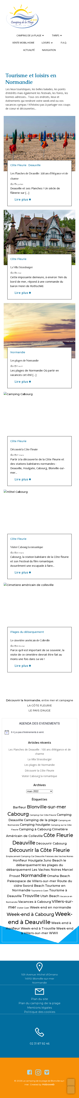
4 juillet (19, 184)
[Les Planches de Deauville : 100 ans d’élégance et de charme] (39, 143)
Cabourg (18, 814)
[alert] (39, 732)
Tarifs (55, 35)
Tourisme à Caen (39, 890)
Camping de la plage (29, 35)
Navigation (49, 50)
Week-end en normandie (50, 907)
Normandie (17, 352)
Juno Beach (53, 860)
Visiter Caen (23, 908)
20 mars (20, 553)
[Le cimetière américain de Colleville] (39, 610)
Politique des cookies (39, 1012)
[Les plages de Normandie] (39, 330)
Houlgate (35, 860)
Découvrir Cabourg (51, 843)
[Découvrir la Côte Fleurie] (39, 419)
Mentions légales (39, 1007)
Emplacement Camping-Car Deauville (25, 856)
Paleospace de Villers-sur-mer (31, 881)
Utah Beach (49, 896)
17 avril (19, 366)
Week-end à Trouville (38, 928)
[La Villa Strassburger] (39, 237)
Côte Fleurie (18, 165)
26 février (20, 646)
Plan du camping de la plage (39, 1003)
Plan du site (39, 999)
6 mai (18, 273)
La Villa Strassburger (40, 759)
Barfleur (19, 807)
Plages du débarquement (27, 632)
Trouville (31, 895)
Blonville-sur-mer (46, 806)
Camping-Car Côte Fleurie (43, 815)
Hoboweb (48, 1084)
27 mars (20, 455)
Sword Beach (33, 885)
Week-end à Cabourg (30, 914)
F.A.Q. (64, 42)
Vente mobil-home (23, 42)
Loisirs (46, 42)
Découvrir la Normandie (23, 700)
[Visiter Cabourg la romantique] (39, 517)
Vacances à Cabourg (34, 902)
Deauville (34, 165)
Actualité (29, 50)
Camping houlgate (35, 824)
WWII (53, 933)
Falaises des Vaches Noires (59, 856)
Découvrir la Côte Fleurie (39, 770)
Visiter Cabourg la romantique (39, 776)
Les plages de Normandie (39, 765)
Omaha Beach (58, 876)
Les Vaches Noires (46, 869)
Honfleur (20, 860)
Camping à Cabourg (35, 829)
